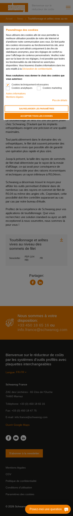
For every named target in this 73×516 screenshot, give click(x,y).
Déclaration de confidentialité (37, 69)
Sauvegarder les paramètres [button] (36, 109)
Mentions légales (14, 97)
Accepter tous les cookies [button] (36, 116)
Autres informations (16, 93)
